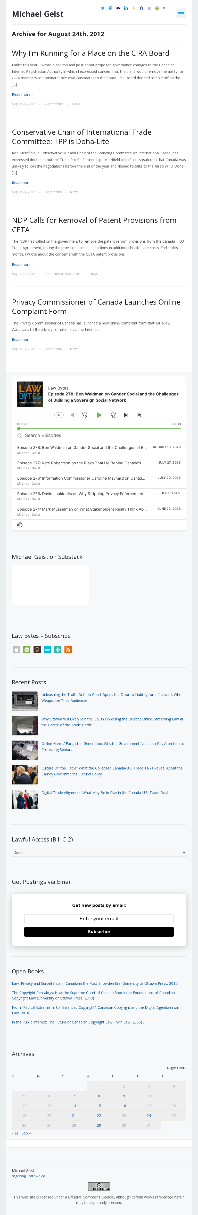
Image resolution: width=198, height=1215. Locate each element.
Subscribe (99, 931)
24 (149, 1115)
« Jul (15, 1133)
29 (99, 1125)
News (76, 104)
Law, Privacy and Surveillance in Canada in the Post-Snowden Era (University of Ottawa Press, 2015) (95, 983)
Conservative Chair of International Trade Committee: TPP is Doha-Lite (82, 136)
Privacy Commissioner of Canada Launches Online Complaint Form (96, 306)
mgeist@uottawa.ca (28, 1175)
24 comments (53, 104)
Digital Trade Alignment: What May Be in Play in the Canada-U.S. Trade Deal (105, 792)
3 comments (53, 192)
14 (74, 1105)
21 (74, 1115)
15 (99, 1105)
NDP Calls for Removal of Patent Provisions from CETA (94, 224)
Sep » (26, 1133)
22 (99, 1115)
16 (124, 1105)
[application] (99, 402)
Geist (37, 14)
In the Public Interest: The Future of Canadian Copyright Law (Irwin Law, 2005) (77, 1022)
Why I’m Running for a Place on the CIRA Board (91, 53)
